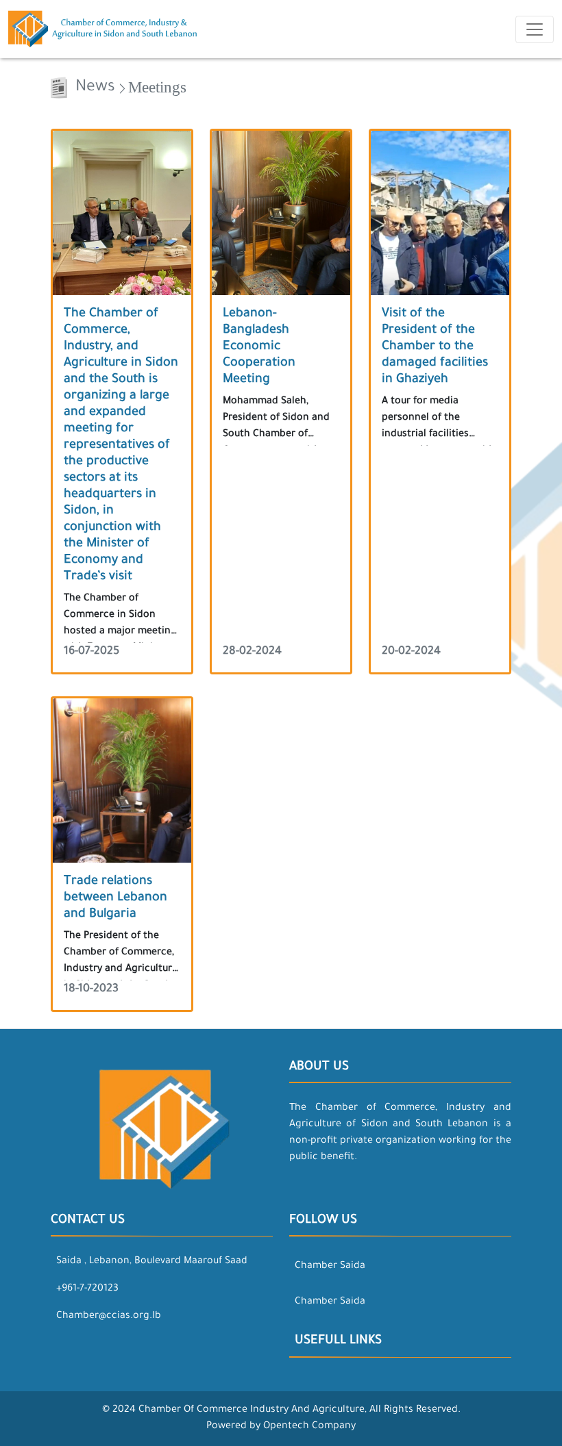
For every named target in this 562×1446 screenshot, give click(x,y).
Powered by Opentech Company (281, 1426)
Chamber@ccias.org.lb (108, 1316)
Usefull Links (338, 1341)
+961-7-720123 (87, 1289)
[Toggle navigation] (534, 29)
